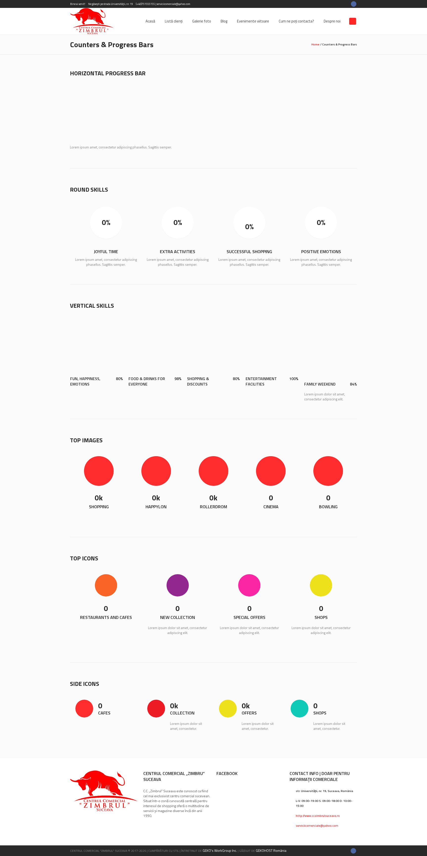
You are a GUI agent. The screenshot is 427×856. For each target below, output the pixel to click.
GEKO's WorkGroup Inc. (220, 850)
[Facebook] (353, 4)
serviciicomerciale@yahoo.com (317, 825)
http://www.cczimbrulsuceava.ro (318, 815)
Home (315, 44)
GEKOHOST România (271, 850)
